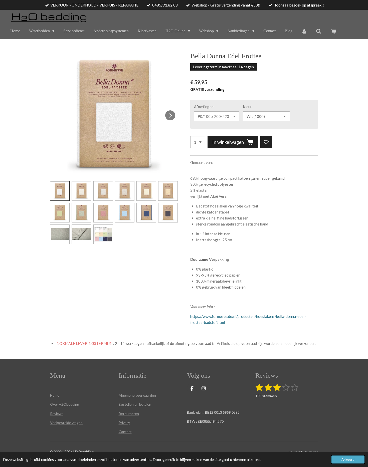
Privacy (124, 422)
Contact (125, 431)
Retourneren (129, 413)
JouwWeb (311, 451)
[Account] (304, 31)
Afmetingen (204, 106)
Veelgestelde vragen (66, 422)
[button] (60, 191)
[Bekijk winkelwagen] (333, 31)
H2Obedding (68, 404)
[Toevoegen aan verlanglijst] (266, 142)
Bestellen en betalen (135, 404)
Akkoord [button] (347, 459)
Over (54, 404)
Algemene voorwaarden (137, 395)
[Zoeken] (319, 31)
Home (54, 395)
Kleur (247, 106)
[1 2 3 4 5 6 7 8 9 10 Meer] (197, 142)
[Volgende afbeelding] (170, 115)
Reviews (56, 413)
